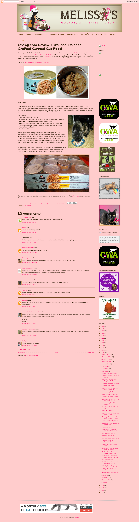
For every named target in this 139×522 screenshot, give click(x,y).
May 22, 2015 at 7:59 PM (29, 294)
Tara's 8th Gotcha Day (108, 410)
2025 (102, 328)
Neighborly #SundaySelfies (109, 373)
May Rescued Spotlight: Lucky (110, 438)
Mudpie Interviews (57, 34)
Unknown (25, 290)
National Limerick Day (108, 435)
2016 (102, 350)
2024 (102, 331)
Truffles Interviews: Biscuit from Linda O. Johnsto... (110, 413)
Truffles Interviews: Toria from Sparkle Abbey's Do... (110, 388)
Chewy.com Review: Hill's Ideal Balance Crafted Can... (110, 399)
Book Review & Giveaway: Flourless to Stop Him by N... (110, 456)
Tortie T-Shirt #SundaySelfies (110, 394)
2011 (102, 492)
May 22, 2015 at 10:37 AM (29, 252)
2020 (102, 340)
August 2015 (106, 364)
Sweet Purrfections (27, 268)
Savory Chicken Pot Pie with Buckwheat (37, 62)
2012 (102, 490)
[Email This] (68, 203)
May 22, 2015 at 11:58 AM (29, 262)
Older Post (91, 352)
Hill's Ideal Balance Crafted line (44, 55)
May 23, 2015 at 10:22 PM (29, 345)
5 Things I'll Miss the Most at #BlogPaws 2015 (109, 380)
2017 (102, 347)
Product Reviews (40, 34)
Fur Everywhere (27, 258)
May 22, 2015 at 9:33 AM (29, 232)
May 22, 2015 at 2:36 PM (29, 284)
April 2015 (105, 475)
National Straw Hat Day (108, 427)
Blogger (77, 517)
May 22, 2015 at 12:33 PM (29, 274)
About (28, 34)
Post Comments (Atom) (31, 355)
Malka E (24, 300)
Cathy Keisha (26, 341)
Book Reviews (72, 34)
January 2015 (106, 482)
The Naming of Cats (107, 459)
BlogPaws (77, 53)
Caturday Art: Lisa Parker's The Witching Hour (110, 423)
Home (20, 34)
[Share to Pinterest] (76, 203)
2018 (102, 345)
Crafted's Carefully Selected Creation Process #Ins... (109, 452)
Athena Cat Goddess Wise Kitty (31, 312)
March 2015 (105, 477)
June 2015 (105, 369)
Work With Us (101, 34)
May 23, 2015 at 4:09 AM (29, 323)
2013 (102, 487)
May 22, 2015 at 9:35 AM (29, 242)
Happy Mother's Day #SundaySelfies (107, 441)
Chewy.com (47, 57)
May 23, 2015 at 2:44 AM (29, 306)
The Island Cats (26, 217)
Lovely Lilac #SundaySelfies (110, 421)
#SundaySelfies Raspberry (109, 466)
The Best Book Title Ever (109, 433)
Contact (113, 34)
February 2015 (106, 480)
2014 (102, 485)
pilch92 (24, 227)
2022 (102, 335)
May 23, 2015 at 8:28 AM (29, 335)
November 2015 (107, 357)
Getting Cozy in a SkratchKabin (110, 472)
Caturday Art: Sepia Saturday (110, 396)
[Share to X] (72, 203)
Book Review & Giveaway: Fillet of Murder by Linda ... (110, 430)
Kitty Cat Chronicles (28, 248)
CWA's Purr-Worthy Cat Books (110, 383)
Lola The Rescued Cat (28, 329)
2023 (102, 333)
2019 (102, 343)
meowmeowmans (27, 280)
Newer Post (21, 352)
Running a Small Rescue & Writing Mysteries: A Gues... (110, 417)
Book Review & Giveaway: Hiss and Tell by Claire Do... (110, 462)
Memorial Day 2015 (107, 392)
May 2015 (105, 371)
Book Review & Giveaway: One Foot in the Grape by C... (110, 448)
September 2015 (107, 361)
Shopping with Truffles (108, 385)
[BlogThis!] (70, 203)
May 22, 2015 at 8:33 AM (29, 222)
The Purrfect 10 (87, 34)
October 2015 (106, 359)
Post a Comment (25, 349)
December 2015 (107, 354)
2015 (102, 352)
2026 (102, 326)
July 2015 (105, 366)
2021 (102, 338)
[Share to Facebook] (74, 203)
